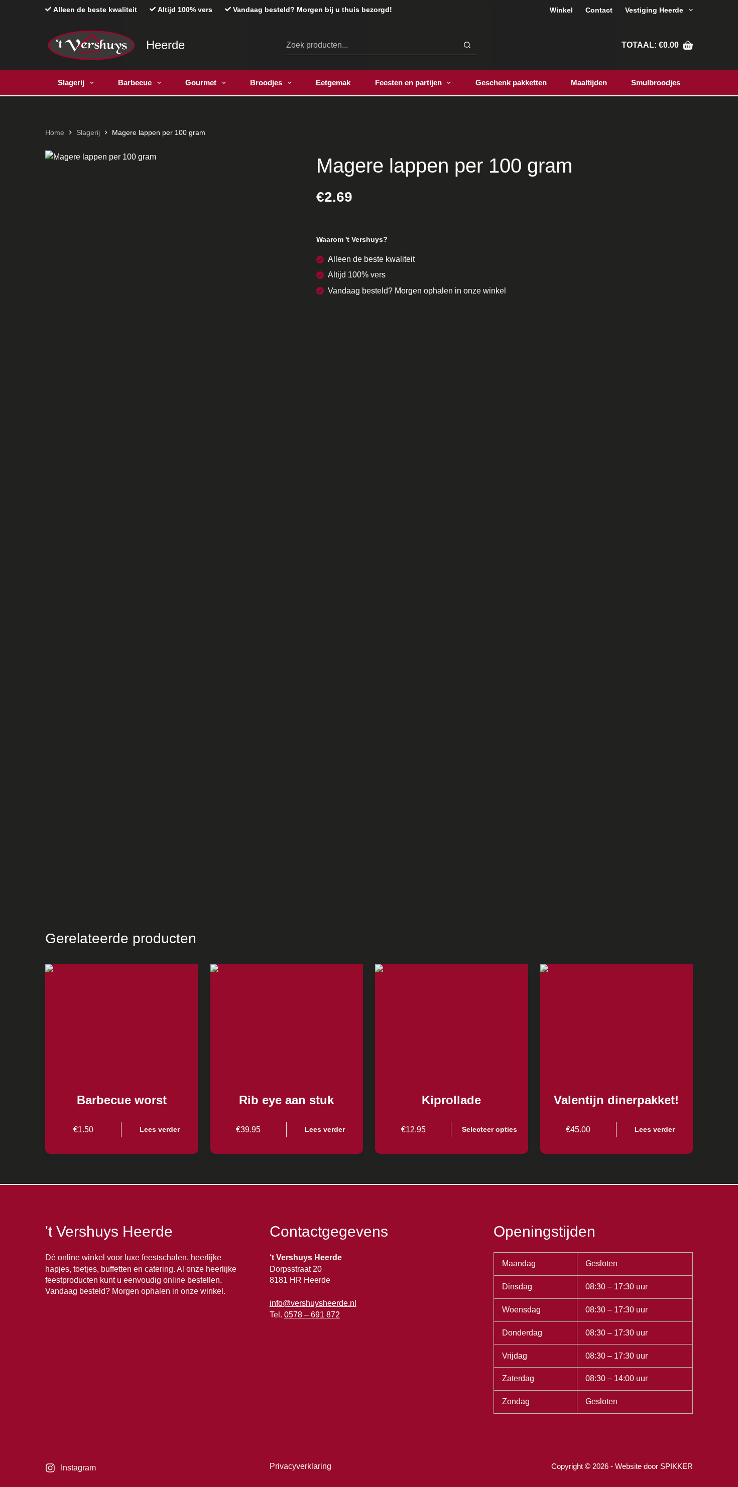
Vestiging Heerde (654, 10)
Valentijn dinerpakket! (616, 1100)
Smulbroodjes (655, 83)
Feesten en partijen (408, 83)
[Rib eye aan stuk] (286, 1021)
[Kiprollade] (451, 1021)
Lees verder (160, 1129)
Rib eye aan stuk (286, 1100)
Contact (598, 10)
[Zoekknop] (467, 45)
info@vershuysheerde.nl (313, 1303)
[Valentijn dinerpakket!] (616, 1021)
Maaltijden (589, 83)
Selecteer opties (489, 1129)
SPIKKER (676, 1466)
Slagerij (71, 83)
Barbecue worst (122, 1100)
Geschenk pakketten (511, 83)
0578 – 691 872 (312, 1314)
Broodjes (266, 83)
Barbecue (135, 83)
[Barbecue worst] (121, 1021)
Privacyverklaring (300, 1466)
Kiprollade (451, 1100)
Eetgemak (333, 83)
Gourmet (200, 83)
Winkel (561, 10)
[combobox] (371, 45)
